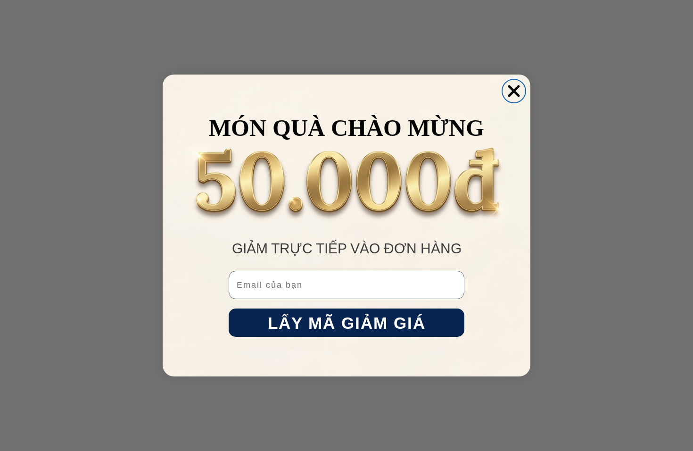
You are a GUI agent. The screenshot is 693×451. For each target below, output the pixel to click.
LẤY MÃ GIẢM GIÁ (347, 323)
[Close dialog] (514, 91)
